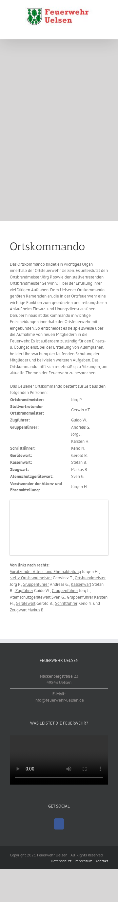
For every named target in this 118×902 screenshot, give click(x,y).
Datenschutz (61, 860)
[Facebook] (59, 824)
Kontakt (101, 860)
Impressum (83, 860)
